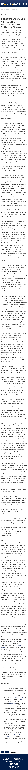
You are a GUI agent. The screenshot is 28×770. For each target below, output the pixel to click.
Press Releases (11, 9)
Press (3, 9)
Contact (14, 764)
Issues (9, 761)
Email (7, 752)
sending (7, 718)
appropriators (18, 697)
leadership (20, 699)
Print (3, 752)
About (6, 759)
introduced (12, 703)
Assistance (19, 759)
